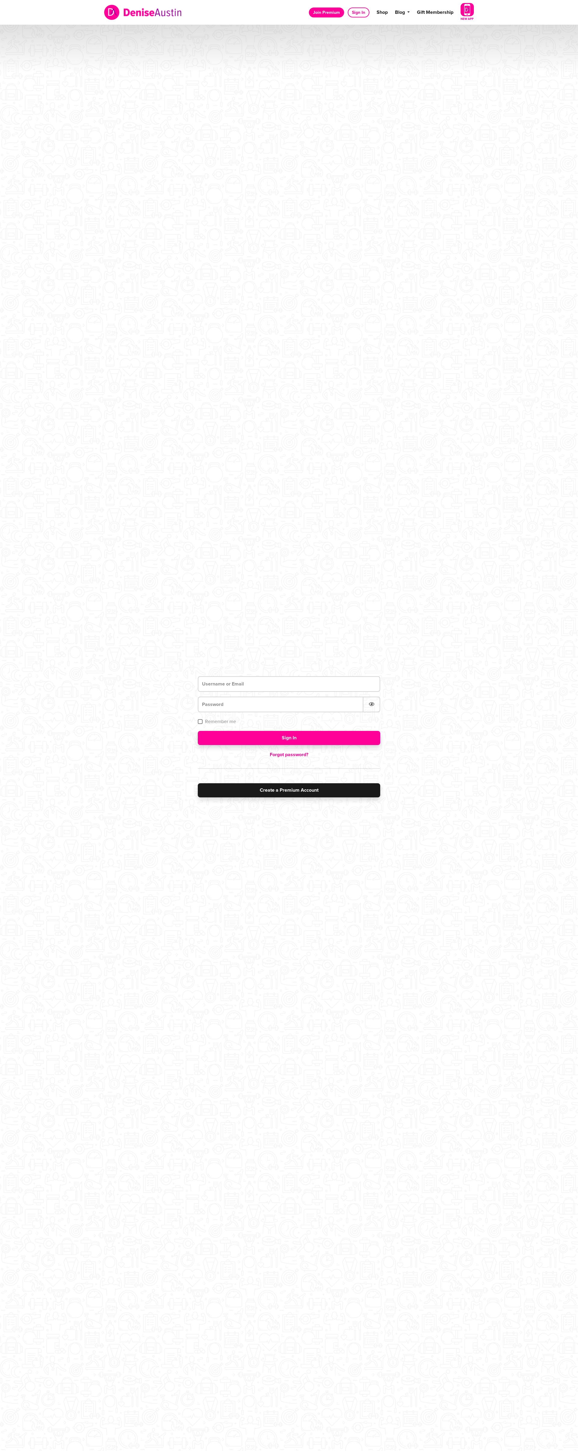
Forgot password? (289, 755)
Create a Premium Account (289, 790)
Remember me (220, 722)
